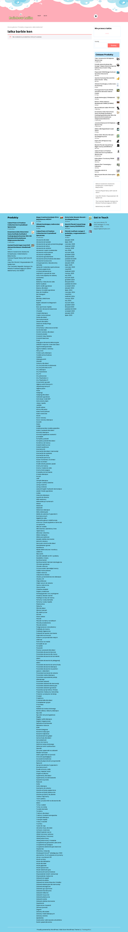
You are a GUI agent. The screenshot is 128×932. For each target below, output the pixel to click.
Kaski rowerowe (41, 414)
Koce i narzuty (41, 418)
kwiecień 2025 (70, 271)
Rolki (37, 727)
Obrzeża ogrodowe (42, 564)
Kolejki (38, 426)
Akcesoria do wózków (43, 248)
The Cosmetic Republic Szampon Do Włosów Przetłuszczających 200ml (107, 202)
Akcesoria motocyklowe (44, 252)
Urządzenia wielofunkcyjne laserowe (48, 847)
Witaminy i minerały (43, 851)
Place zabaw (40, 617)
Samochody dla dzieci (43, 738)
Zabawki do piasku (42, 880)
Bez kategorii (40, 294)
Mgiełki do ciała (41, 518)
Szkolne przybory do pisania (45, 794)
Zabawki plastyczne (43, 897)
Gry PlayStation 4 (42, 378)
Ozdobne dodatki (42, 589)
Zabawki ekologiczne (43, 887)
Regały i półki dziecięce (44, 719)
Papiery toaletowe (42, 591)
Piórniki (38, 614)
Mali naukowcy (41, 499)
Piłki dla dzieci (40, 608)
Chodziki (39, 311)
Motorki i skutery (42, 541)
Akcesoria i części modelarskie (46, 250)
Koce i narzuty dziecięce (44, 420)
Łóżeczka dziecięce (42, 495)
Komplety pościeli (42, 439)
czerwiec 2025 (70, 267)
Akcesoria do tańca (43, 246)
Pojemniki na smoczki (43, 635)
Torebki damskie (42, 809)
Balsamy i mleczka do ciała (45, 282)
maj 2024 (68, 294)
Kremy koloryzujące (43, 470)
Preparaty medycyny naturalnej (47, 692)
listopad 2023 (69, 307)
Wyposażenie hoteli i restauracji (47, 874)
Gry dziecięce (41, 370)
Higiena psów (40, 388)
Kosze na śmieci (41, 462)
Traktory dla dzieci (42, 813)
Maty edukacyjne (42, 512)
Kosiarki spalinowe (42, 447)
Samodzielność (41, 740)
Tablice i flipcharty (42, 797)
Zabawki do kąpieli (42, 878)
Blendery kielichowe (43, 299)
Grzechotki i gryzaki (43, 382)
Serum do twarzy (42, 742)
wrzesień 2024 (70, 286)
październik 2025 (70, 259)
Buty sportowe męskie (44, 307)
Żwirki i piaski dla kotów (44, 922)
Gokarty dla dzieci (42, 363)
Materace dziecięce (43, 510)
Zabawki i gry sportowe (44, 889)
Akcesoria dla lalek (42, 240)
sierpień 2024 (69, 288)
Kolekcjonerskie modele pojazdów (47, 428)
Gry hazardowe (41, 372)
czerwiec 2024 (70, 292)
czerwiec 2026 (70, 244)
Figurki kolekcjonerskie (44, 347)
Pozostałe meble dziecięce (45, 675)
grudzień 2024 (70, 280)
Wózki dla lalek (41, 864)
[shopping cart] (96, 16)
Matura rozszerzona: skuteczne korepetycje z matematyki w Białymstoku (105, 185)
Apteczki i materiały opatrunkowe (47, 267)
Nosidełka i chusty (42, 558)
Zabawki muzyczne (42, 895)
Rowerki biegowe (42, 730)
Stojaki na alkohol (42, 774)
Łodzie (38, 493)
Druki (38, 340)
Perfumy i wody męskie (44, 602)
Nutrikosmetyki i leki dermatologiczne (49, 562)
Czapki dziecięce (42, 313)
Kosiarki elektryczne (43, 445)
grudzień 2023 (69, 305)
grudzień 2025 (70, 255)
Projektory (39, 698)
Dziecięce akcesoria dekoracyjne (47, 342)
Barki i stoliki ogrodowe (44, 286)
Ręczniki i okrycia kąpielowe (45, 715)
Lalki (37, 478)
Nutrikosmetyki (41, 560)
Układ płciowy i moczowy (44, 836)
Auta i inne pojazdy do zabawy (46, 275)
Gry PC (38, 374)
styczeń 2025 (69, 278)
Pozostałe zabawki (42, 681)
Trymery (39, 824)
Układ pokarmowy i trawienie (46, 840)
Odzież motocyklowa (43, 571)
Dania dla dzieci (41, 317)
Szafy (38, 784)
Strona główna (12, 27)
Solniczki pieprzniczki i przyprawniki (48, 761)
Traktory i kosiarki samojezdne (46, 815)
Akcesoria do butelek (43, 242)
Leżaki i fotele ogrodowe (44, 491)
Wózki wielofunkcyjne (43, 870)
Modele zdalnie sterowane (45, 539)
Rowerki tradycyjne (42, 732)
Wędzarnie (40, 849)
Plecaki (38, 619)
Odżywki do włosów (42, 575)
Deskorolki (39, 326)
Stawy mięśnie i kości (43, 771)
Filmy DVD (39, 351)
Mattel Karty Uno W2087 (103, 206)
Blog (45, 16)
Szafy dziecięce (41, 786)
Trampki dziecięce (42, 817)
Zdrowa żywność (42, 907)
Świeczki (39, 782)
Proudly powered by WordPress (48, 930)
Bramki (38, 301)
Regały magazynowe (43, 721)
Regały (38, 717)
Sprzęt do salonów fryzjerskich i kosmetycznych (47, 766)
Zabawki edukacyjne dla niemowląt (48, 884)
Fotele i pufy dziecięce (43, 353)
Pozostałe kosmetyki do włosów (47, 673)
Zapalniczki (40, 903)
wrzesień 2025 (70, 261)
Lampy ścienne (41, 485)
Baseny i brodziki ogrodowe (45, 290)
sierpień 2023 (69, 313)
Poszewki (39, 648)
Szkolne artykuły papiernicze (46, 790)
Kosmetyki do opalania (44, 453)
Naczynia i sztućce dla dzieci (45, 543)
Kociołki (38, 422)
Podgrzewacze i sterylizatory (46, 627)
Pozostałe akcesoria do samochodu (48, 665)
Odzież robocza (41, 573)
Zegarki (38, 910)
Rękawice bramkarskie (44, 723)
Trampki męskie (41, 820)
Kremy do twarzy (42, 466)
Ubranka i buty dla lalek (44, 828)
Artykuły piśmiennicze (43, 271)
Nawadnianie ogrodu (43, 545)
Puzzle (38, 707)
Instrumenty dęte (42, 401)
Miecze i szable (41, 527)
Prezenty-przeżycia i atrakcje (46, 694)
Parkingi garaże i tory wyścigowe (47, 594)
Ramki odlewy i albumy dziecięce (47, 711)
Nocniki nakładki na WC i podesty (47, 556)
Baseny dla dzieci (42, 288)
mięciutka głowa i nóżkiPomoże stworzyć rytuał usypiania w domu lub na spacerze (49, 522)
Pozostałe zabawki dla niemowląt (47, 684)
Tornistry (39, 811)
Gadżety (39, 357)
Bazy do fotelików (42, 292)
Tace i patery (40, 799)
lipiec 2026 (68, 242)
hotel (38, 391)
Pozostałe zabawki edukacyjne (46, 686)
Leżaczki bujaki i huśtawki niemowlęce (49, 489)
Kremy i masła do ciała (44, 468)
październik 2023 (70, 309)
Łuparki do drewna (42, 497)
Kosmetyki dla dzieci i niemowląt (47, 451)
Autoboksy (40, 278)
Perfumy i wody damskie (44, 600)
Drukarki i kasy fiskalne (44, 336)
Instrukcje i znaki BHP (43, 399)
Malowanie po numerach (44, 501)
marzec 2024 (69, 299)
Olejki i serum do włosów (44, 583)
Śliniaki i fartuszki (42, 753)
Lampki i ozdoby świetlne (44, 483)
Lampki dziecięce (42, 481)
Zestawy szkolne (42, 916)
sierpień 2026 (69, 240)
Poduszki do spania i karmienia (46, 633)
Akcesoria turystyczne (44, 261)
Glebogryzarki (41, 359)
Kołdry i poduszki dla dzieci (45, 430)
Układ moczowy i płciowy (44, 834)
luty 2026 (68, 250)
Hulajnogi (39, 393)
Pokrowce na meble (43, 642)
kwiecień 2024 (70, 296)
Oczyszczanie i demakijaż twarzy (47, 568)
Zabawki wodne (41, 899)
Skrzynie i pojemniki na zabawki (46, 751)
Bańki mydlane (41, 284)
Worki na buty (41, 859)
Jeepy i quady (41, 403)
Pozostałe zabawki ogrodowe (46, 688)
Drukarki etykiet (41, 334)
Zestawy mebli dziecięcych (45, 914)
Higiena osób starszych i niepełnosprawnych (44, 385)
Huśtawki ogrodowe (43, 397)
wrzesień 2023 (70, 311)
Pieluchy (39, 606)
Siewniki (39, 748)
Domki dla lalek (41, 330)
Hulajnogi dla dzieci (42, 395)
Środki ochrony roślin (43, 769)
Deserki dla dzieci (42, 322)
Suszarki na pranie (42, 780)
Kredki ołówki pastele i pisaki (46, 464)
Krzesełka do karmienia (44, 472)
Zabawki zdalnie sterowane (45, 901)
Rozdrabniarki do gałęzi (44, 736)
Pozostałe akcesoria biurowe (46, 652)
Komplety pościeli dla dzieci (45, 441)
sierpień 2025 (69, 263)
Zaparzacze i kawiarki (43, 905)
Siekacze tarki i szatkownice (45, 746)
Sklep (39, 16)
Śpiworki (39, 763)
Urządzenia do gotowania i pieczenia (48, 843)
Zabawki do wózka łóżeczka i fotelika (48, 882)
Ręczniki (39, 713)
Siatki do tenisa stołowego (45, 744)
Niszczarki (39, 554)
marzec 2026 (69, 248)
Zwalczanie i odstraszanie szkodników (49, 920)
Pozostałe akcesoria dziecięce (46, 667)
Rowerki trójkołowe (42, 734)
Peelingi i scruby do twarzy (45, 598)
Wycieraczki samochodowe (45, 872)
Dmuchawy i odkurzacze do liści (47, 328)
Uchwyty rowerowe (43, 830)
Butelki (38, 305)
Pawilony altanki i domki (44, 596)
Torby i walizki (41, 805)
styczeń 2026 (69, 252)
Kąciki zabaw (40, 407)
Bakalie (38, 280)
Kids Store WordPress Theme (69, 930)
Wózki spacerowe (42, 868)
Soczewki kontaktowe (43, 759)
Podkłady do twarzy (43, 629)
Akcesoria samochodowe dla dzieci (48, 259)
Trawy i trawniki (41, 822)
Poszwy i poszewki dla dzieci (45, 650)
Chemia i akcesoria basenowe (46, 309)
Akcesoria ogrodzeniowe (44, 257)
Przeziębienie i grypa (43, 702)
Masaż (38, 504)
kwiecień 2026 (70, 246)
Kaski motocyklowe (43, 412)
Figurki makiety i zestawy (44, 349)
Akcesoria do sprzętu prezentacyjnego (49, 244)
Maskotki (39, 508)
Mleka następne (41, 535)
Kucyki (38, 476)
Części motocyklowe (43, 315)
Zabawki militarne (42, 893)
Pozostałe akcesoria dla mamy (46, 654)
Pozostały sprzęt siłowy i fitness (47, 690)
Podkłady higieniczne (43, 631)
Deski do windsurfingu (43, 324)
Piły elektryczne (41, 612)
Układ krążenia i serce (43, 832)
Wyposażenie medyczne (44, 876)
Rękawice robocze (42, 725)
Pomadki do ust (41, 644)
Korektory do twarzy (43, 443)
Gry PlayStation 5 (42, 380)
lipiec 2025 (68, 265)
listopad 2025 (69, 257)
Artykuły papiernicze (43, 269)
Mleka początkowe (42, 537)
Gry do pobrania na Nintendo (46, 365)
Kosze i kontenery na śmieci (45, 460)
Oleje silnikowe (41, 581)
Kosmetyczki (40, 449)
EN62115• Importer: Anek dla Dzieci (47, 345)
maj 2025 (68, 269)
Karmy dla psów (41, 409)
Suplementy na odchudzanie (46, 778)
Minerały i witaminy (42, 533)
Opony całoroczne (42, 585)
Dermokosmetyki (42, 319)
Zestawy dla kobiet (42, 912)
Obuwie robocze (42, 566)
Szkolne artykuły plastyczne (45, 792)
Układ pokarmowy (42, 838)
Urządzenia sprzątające (44, 845)
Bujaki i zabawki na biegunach (46, 303)
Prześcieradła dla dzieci (44, 700)
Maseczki (39, 506)
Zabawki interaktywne (43, 891)
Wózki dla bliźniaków (43, 861)
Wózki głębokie (41, 866)
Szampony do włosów (43, 788)
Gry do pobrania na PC (44, 368)
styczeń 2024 (69, 303)
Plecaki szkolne (41, 625)
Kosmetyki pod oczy (43, 458)
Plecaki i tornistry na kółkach (46, 621)
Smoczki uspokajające (43, 757)
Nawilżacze (40, 548)
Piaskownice (40, 604)
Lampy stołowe (41, 487)
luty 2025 (68, 275)
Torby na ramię (41, 807)
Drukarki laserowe (42, 338)
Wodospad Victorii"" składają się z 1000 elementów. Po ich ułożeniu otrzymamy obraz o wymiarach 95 (49, 855)
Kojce (38, 424)
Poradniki (39, 646)
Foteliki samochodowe (44, 355)
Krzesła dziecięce (42, 474)
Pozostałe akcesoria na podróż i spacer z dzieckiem (47, 670)
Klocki (38, 416)
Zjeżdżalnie (40, 918)
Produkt (39, 696)
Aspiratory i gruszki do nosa (45, 273)
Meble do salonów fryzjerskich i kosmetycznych (46, 515)
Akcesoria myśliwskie (43, 255)
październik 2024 (70, 284)
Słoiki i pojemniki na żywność (45, 755)
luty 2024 (68, 301)
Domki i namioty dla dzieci (45, 332)
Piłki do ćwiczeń (41, 610)
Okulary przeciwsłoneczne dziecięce (48, 577)
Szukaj (97, 41)
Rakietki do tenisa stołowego (46, 709)
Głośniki (39, 361)
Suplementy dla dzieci (43, 776)
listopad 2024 (69, 282)
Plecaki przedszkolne (43, 623)
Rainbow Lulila (21, 18)
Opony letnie (40, 587)
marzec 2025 (69, 273)
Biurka (38, 296)
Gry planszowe (41, 376)
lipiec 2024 (68, 290)
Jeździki (38, 405)
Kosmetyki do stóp (42, 455)
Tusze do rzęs (41, 826)
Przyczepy (39, 704)
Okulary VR (40, 579)
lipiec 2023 (68, 315)
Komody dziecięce (42, 432)
